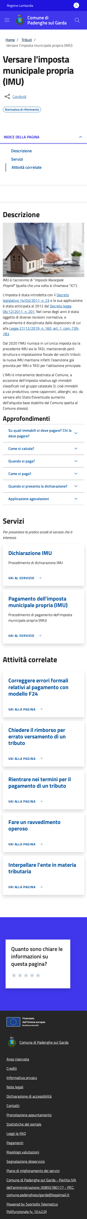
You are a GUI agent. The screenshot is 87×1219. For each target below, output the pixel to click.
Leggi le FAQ (16, 1133)
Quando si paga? (21, 461)
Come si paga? (19, 473)
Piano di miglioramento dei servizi (33, 1170)
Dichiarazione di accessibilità (29, 1096)
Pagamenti (14, 1143)
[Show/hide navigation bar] (7, 20)
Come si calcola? (21, 448)
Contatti (12, 1105)
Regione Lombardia (20, 5)
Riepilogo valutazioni (22, 1152)
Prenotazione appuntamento (29, 1115)
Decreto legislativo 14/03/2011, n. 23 (36, 297)
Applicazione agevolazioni (28, 499)
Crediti (11, 1068)
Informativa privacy (21, 1077)
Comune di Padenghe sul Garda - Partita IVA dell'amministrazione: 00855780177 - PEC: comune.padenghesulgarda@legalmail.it (41, 1187)
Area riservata (17, 1059)
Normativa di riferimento (22, 109)
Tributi (27, 40)
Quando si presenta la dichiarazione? (37, 486)
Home (10, 40)
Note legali (14, 1087)
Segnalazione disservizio (25, 1161)
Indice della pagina (21, 137)
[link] (26, 577)
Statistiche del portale (23, 1124)
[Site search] (77, 20)
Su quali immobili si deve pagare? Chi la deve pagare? (39, 433)
